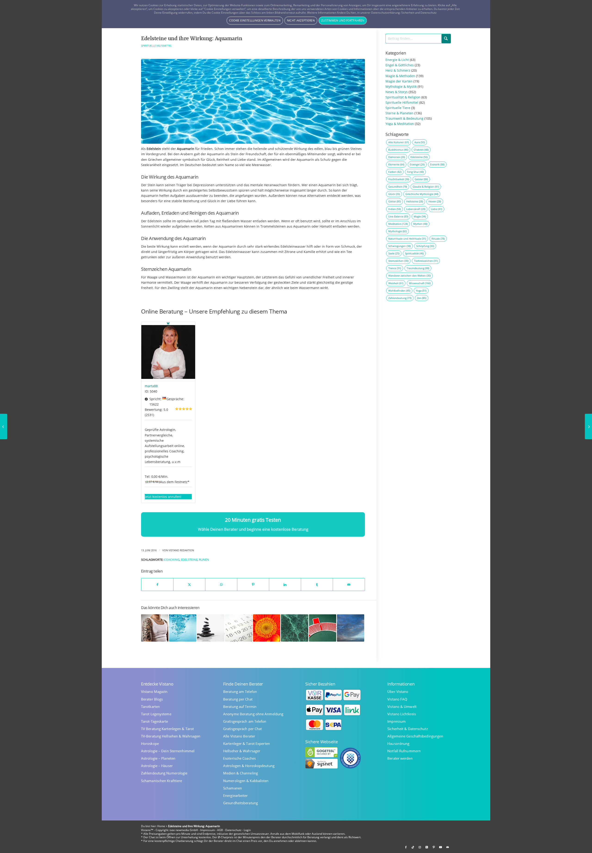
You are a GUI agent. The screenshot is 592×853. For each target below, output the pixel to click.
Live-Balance (398, 216)
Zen (421, 298)
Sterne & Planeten (399, 113)
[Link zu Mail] (447, 847)
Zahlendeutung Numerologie (164, 773)
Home (161, 826)
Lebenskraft (415, 209)
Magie (420, 216)
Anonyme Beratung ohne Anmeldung (253, 714)
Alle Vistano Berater (239, 736)
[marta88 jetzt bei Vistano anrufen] (168, 351)
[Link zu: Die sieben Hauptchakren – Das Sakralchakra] (266, 628)
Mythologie (397, 231)
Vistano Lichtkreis (401, 714)
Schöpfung (425, 246)
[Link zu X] (426, 847)
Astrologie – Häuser (157, 766)
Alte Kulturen (398, 142)
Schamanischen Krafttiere (161, 781)
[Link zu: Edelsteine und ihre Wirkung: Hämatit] (210, 628)
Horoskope (150, 743)
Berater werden (399, 758)
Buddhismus (398, 149)
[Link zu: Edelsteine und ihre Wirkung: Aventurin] (294, 628)
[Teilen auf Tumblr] (317, 584)
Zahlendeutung (399, 298)
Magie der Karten (399, 81)
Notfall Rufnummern (404, 751)
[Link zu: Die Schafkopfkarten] (322, 628)
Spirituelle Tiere (397, 108)
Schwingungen (399, 246)
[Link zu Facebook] (405, 847)
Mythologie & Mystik (401, 86)
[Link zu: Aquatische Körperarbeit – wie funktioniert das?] (182, 628)
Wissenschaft (420, 283)
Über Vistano (397, 691)
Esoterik (437, 164)
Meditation (398, 223)
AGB (220, 830)
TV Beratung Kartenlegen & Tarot (167, 729)
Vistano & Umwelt (401, 706)
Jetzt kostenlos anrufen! (163, 496)
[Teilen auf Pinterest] (253, 584)
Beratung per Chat (238, 699)
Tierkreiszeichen (426, 260)
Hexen (435, 201)
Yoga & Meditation (399, 124)
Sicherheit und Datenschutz (419, 13)
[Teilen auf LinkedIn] (285, 584)
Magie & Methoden (400, 76)
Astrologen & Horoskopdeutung (248, 766)
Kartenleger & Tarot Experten (246, 743)
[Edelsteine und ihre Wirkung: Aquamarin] (253, 101)
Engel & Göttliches (399, 65)
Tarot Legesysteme (156, 714)
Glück (394, 194)
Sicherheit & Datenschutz (407, 729)
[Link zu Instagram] (419, 847)
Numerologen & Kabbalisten (246, 781)
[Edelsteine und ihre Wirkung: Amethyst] (588, 426)
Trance (394, 268)
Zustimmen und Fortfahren (342, 20)
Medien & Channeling (240, 773)
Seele (393, 253)
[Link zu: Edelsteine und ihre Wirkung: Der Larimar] (350, 628)
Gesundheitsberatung (240, 803)
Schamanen (232, 788)
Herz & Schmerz (397, 70)
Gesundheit (397, 186)
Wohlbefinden (399, 290)
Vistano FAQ (397, 699)
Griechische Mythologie (421, 194)
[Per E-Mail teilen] (349, 584)
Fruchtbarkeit (398, 179)
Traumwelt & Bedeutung (404, 118)
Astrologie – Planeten (158, 758)
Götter (394, 201)
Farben (394, 172)
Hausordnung (398, 743)
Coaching (171, 560)
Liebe (436, 209)
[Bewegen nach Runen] (3, 426)
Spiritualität (414, 253)
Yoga (421, 290)
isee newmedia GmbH (184, 830)
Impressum (396, 721)
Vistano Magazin (154, 691)
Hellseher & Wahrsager (241, 751)
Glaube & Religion (426, 186)
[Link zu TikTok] (412, 847)
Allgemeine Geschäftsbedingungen (415, 736)
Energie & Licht (397, 60)
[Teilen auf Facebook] (157, 584)
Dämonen (396, 157)
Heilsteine (414, 201)
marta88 (151, 386)
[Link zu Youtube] (440, 847)
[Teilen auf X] (189, 584)
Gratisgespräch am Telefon (244, 721)
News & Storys (396, 92)
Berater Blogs (152, 699)
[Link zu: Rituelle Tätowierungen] (154, 628)
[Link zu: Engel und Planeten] (238, 628)
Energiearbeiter (235, 795)
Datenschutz (233, 830)
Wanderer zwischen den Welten (409, 275)
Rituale (438, 238)
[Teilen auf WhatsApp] (221, 584)
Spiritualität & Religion (402, 97)
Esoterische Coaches (239, 758)
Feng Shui (415, 172)
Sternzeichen (398, 260)
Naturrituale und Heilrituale (407, 238)
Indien (394, 209)
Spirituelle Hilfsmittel (156, 45)
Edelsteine (189, 560)
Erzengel (417, 164)
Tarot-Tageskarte (154, 721)
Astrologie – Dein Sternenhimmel (167, 751)
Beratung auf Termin (239, 706)
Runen (204, 560)
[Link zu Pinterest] (433, 847)
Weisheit (395, 283)
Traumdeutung (418, 268)
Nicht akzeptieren (301, 20)
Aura (419, 142)
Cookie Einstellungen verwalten (255, 20)
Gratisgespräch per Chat (242, 729)
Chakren (421, 149)
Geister (421, 179)
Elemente (396, 164)
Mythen (420, 223)
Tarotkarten (150, 706)
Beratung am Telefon (240, 691)
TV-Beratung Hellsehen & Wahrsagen (170, 736)
